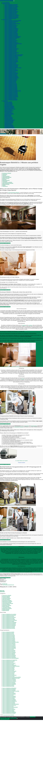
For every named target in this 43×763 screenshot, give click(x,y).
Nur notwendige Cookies (4, 718)
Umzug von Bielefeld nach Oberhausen (9, 671)
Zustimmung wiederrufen (5, 719)
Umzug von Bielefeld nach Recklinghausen (10, 707)
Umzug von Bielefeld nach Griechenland (9, 620)
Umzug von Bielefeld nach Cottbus (8, 637)
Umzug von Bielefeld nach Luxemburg (9, 614)
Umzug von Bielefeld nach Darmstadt (9, 683)
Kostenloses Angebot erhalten (5, 243)
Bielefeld (5, 184)
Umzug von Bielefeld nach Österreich (9, 624)
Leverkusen (30, 325)
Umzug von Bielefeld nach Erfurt (8, 670)
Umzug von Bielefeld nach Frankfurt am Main (10, 642)
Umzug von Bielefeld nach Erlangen (8, 703)
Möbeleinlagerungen (6, 180)
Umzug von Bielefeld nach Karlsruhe (8, 656)
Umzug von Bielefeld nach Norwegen (9, 615)
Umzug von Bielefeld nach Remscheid (9, 705)
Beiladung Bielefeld (5, 609)
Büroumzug (4, 179)
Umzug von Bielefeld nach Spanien (8, 627)
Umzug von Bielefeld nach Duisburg (8, 650)
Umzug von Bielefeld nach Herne (8, 685)
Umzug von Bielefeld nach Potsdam (8, 639)
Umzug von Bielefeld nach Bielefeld (8, 653)
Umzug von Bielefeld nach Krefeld (8, 667)
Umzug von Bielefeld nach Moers (8, 710)
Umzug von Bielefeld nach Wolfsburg (9, 697)
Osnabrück (24, 325)
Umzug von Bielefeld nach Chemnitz (8, 663)
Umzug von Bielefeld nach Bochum (8, 651)
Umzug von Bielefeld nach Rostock (8, 672)
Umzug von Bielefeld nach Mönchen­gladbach (10, 658)
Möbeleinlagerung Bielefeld (7, 601)
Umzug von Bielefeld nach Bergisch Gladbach (10, 704)
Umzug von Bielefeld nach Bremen (8, 636)
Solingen (22, 378)
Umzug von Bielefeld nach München (8, 643)
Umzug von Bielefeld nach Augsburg (8, 645)
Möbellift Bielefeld (5, 610)
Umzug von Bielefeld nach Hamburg (8, 641)
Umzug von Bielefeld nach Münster (8, 654)
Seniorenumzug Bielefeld (6, 602)
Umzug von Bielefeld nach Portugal (8, 626)
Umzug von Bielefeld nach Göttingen (9, 699)
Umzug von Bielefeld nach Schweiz (8, 628)
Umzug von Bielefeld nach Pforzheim (9, 696)
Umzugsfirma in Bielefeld (18, 426)
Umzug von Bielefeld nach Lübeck (8, 669)
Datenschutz (2, 591)
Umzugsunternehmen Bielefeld (6, 0)
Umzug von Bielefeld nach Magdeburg (9, 665)
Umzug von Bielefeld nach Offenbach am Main (10, 691)
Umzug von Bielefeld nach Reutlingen (9, 700)
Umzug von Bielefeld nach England (8, 619)
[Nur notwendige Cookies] (17, 718)
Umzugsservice (14, 134)
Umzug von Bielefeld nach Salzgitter (8, 709)
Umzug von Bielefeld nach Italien (8, 621)
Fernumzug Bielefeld (6, 597)
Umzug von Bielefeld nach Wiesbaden (9, 657)
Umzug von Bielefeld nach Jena (8, 706)
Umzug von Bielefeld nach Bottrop (8, 698)
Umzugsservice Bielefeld (6, 595)
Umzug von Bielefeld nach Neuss (8, 686)
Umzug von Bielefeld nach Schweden (9, 617)
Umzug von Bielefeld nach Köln (8, 649)
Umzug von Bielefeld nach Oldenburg (9, 679)
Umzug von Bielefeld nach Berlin (8, 632)
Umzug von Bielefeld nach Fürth (8, 692)
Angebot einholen (3, 133)
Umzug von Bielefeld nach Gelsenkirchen (9, 660)
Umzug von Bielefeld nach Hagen (8, 674)
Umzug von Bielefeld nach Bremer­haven (9, 701)
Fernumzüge (26, 425)
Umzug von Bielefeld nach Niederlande (9, 622)
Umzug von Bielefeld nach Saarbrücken (9, 675)
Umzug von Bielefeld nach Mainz (8, 668)
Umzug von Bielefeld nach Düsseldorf (9, 648)
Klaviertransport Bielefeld (6, 600)
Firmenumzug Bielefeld (6, 598)
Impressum (2, 590)
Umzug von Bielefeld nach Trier (8, 708)
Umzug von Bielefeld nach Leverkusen (9, 681)
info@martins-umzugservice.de (8, 584)
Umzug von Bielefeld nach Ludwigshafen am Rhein (11, 677)
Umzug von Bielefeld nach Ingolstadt (8, 690)
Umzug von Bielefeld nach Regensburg (9, 688)
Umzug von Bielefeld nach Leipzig (8, 635)
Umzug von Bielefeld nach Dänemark (9, 625)
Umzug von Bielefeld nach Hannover (9, 646)
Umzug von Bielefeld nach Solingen (8, 682)
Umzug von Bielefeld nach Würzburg (9, 693)
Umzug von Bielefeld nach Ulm (8, 695)
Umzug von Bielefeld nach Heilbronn (9, 694)
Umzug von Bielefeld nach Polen (8, 616)
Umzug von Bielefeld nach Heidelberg (9, 684)
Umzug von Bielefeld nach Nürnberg (8, 644)
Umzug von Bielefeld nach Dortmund (9, 647)
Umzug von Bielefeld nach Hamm (8, 676)
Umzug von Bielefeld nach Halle (8, 664)
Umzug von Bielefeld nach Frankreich (9, 623)
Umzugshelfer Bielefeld (6, 607)
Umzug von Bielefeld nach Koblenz (8, 702)
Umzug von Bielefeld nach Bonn (8, 633)
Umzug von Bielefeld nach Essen (8, 634)
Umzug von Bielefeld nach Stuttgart (8, 640)
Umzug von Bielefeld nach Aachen (8, 661)
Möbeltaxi (5, 178)
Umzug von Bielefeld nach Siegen (8, 711)
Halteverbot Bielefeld (6, 599)
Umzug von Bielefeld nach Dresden (8, 638)
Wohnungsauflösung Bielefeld (7, 603)
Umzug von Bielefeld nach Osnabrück (9, 680)
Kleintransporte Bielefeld (6, 605)
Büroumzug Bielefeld (6, 596)
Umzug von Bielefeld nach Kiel (7, 662)
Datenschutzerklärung (12, 718)
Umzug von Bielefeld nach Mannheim (9, 655)
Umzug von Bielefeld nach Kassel (8, 673)
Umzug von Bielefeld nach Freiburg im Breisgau (10, 666)
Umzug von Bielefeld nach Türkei (8, 618)
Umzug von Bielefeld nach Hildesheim (9, 712)
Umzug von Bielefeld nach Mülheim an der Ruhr (11, 678)
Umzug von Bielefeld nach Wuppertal (9, 652)
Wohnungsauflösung (6, 176)
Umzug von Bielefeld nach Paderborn (9, 689)
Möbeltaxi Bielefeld (5, 606)
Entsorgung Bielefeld (6, 604)
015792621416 (4, 583)
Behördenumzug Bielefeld (7, 608)
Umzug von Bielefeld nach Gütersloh (8, 713)
